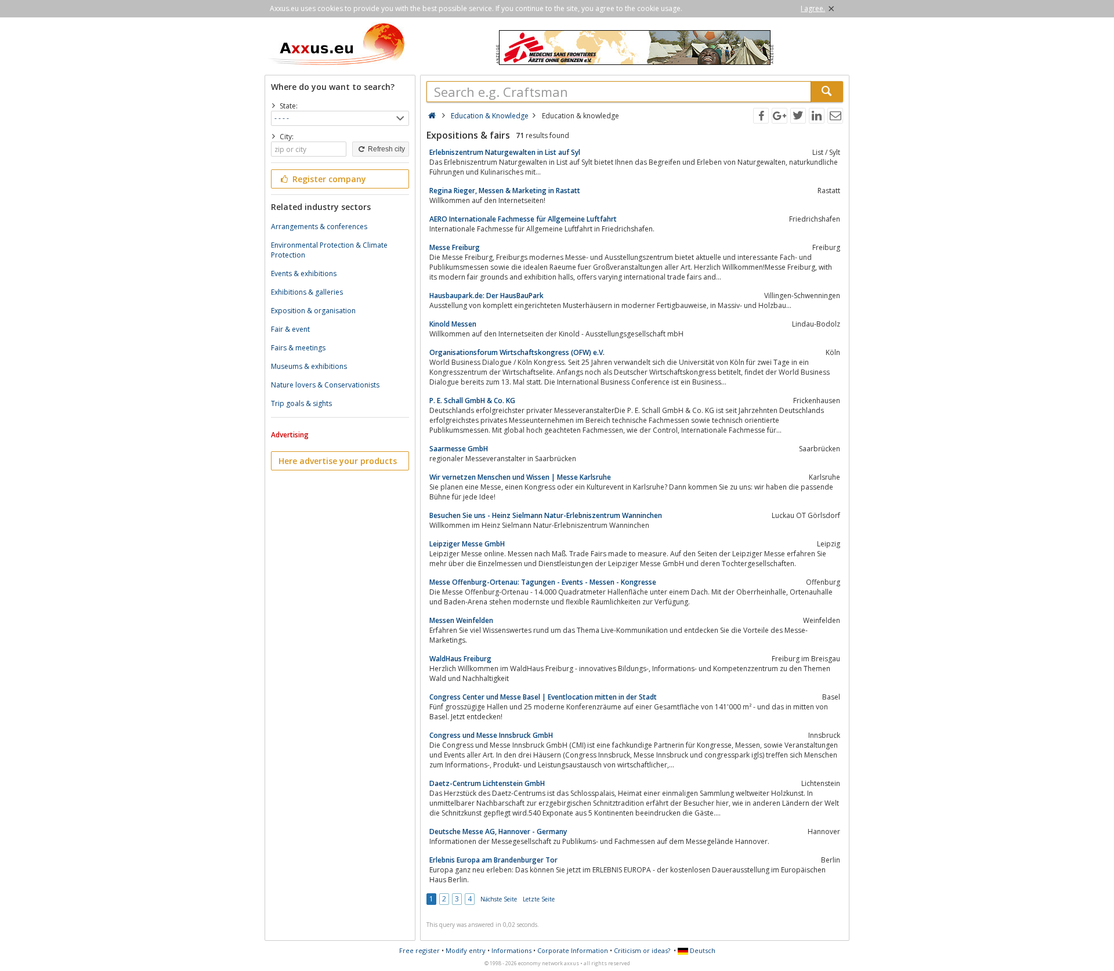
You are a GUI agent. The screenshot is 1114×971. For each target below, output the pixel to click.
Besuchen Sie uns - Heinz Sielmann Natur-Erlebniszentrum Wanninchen (545, 515)
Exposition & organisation (313, 311)
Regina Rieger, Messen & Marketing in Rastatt (504, 190)
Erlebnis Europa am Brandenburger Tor (493, 860)
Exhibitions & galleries (307, 292)
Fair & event (290, 329)
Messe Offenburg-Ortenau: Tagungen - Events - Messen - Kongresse (542, 582)
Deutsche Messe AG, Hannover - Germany (498, 831)
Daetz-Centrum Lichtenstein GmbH (487, 783)
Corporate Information (572, 950)
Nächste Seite (498, 899)
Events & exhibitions (304, 273)
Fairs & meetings (298, 348)
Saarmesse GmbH (458, 449)
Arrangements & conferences (319, 226)
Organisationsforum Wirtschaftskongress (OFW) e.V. (517, 352)
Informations (511, 950)
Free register (419, 950)
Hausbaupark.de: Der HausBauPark (486, 295)
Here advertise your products (337, 460)
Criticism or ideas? (642, 950)
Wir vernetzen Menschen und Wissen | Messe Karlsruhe (520, 477)
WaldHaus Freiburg (460, 659)
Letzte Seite (539, 899)
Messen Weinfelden (461, 620)
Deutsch (701, 950)
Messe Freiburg (454, 247)
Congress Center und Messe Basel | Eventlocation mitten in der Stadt (543, 697)
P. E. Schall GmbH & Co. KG (472, 400)
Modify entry (466, 950)
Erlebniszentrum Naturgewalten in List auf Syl (504, 152)
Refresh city (385, 149)
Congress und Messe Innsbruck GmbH (491, 735)
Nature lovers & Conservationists (325, 385)
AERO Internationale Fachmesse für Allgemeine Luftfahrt (523, 219)
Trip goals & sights (301, 403)
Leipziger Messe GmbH (467, 544)
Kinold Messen (452, 324)
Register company (328, 178)
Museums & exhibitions (309, 366)
